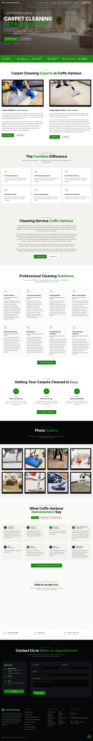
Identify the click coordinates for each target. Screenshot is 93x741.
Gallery (65, 2)
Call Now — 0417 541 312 (47, 412)
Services (54, 2)
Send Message (39, 692)
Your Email (65, 664)
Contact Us (76, 2)
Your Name (36, 664)
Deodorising (28, 724)
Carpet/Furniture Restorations (32, 717)
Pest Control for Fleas (30, 729)
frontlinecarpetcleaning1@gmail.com (79, 717)
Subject (35, 671)
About (59, 2)
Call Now (15, 691)
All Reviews (35, 517)
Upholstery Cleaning (29, 722)
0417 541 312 (86, 2)
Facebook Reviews (56, 517)
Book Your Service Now (47, 362)
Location (46, 2)
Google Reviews (44, 517)
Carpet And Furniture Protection (32, 719)
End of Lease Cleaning (30, 727)
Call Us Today (54, 137)
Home (40, 2)
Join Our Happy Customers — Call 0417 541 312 (47, 565)
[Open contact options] (89, 737)
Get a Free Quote (12, 38)
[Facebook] (72, 727)
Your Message (37, 678)
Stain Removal (28, 714)
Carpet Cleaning (28, 712)
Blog (70, 2)
